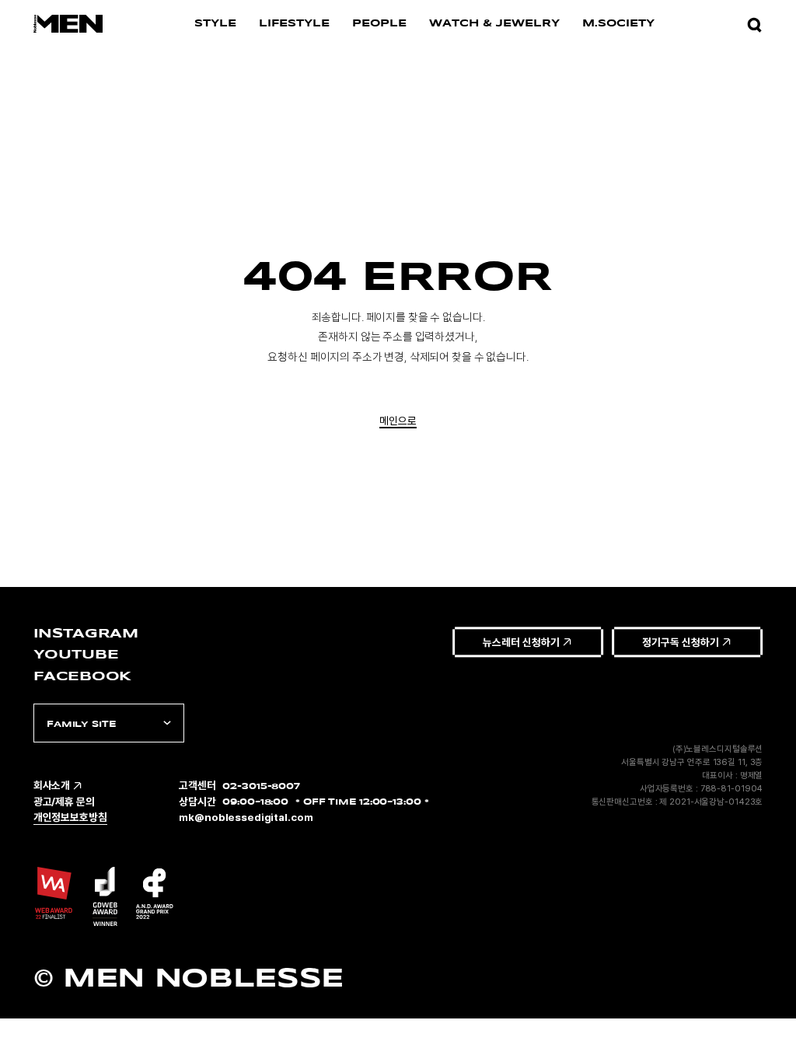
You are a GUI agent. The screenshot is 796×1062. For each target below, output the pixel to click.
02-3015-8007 (261, 786)
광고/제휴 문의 (64, 801)
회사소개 (51, 785)
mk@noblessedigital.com (245, 817)
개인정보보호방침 (70, 817)
